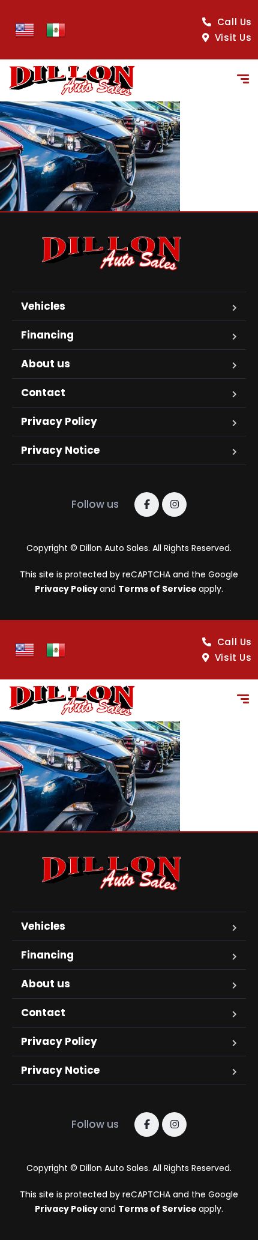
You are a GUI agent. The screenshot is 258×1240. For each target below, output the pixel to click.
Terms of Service (158, 589)
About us (45, 364)
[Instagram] (174, 504)
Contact (43, 392)
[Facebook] (146, 504)
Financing (47, 335)
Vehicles (43, 306)
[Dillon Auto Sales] (72, 80)
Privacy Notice (60, 450)
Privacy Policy (59, 421)
